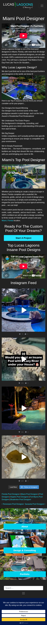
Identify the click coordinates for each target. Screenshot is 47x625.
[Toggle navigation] (42, 5)
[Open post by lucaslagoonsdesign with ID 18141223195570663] (23, 408)
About (24, 526)
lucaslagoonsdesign (23, 291)
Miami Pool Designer (29, 494)
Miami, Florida (7, 221)
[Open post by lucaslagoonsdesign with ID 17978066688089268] (23, 457)
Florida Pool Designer (11, 494)
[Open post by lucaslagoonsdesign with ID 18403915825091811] (23, 310)
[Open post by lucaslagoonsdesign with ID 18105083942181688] (23, 359)
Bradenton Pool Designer (20, 499)
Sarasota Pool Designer (35, 504)
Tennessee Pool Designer (13, 504)
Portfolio (24, 574)
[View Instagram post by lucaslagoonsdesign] (43, 329)
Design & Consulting (24, 550)
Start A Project (23, 238)
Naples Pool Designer (19, 497)
